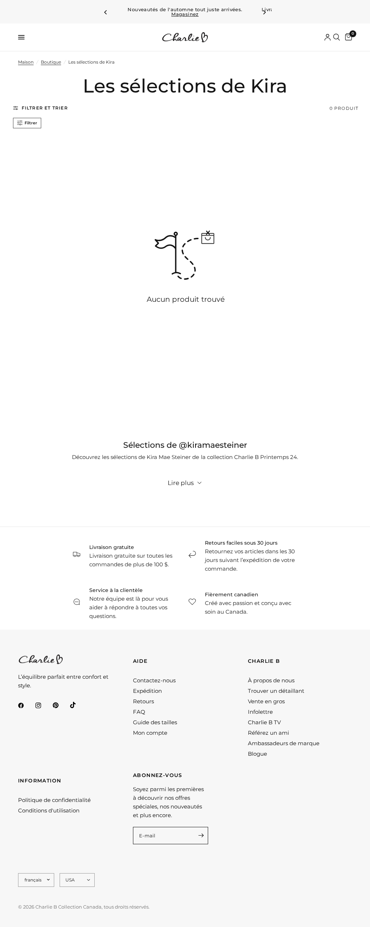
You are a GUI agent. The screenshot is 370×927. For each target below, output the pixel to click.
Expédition (147, 690)
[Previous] (105, 12)
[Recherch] (337, 37)
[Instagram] (43, 705)
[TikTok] (78, 705)
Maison (26, 62)
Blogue (257, 753)
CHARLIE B (264, 661)
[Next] (264, 12)
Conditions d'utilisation (48, 810)
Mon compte (150, 732)
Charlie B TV (264, 722)
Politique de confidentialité (54, 800)
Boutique (51, 62)
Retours (143, 701)
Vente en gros (266, 701)
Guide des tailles (155, 722)
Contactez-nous (154, 680)
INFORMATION (39, 780)
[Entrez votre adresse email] (201, 835)
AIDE (140, 661)
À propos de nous (271, 680)
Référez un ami (268, 732)
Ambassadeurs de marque (283, 743)
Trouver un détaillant (276, 690)
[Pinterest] (61, 705)
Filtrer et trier (45, 108)
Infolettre (260, 711)
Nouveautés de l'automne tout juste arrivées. (185, 12)
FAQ (139, 711)
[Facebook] (26, 705)
